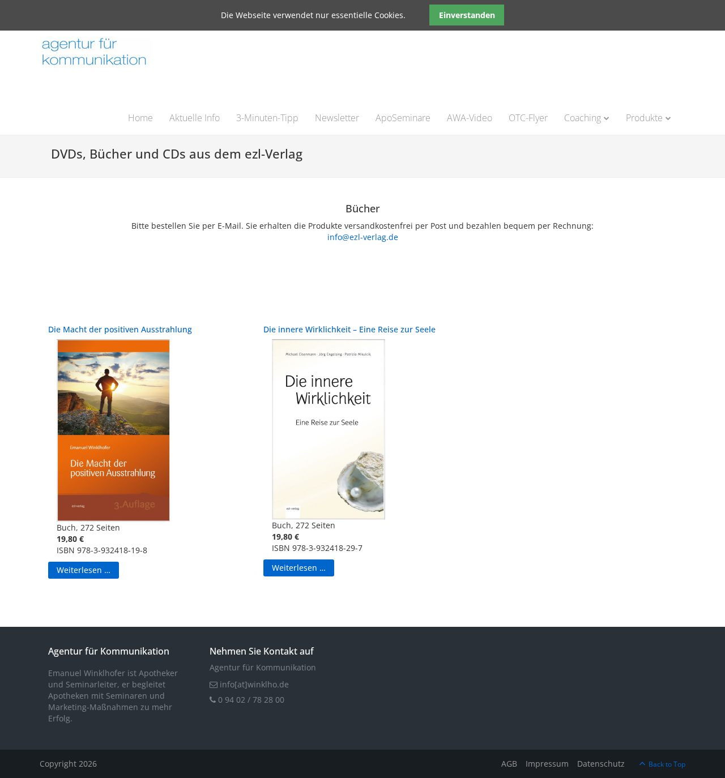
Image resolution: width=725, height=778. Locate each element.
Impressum (547, 763)
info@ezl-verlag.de (362, 237)
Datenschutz (601, 763)
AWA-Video (469, 118)
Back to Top (667, 764)
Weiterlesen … (83, 570)
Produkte (644, 118)
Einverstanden (467, 15)
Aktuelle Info (194, 118)
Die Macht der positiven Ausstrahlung (120, 329)
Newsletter (337, 118)
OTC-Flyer (528, 118)
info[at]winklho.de (253, 684)
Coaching (582, 118)
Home (140, 118)
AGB (509, 763)
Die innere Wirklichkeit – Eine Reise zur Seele (349, 329)
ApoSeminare (403, 118)
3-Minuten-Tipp (267, 118)
